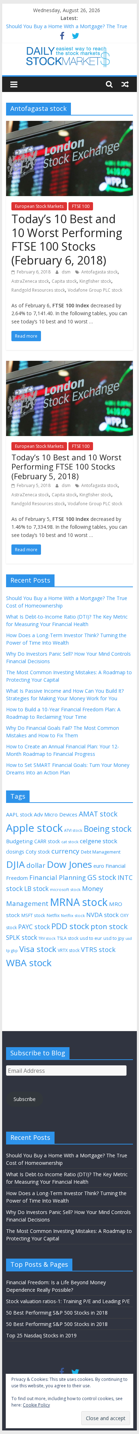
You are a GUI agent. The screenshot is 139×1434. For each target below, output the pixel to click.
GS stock (101, 877)
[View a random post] (125, 84)
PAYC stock (34, 926)
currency (65, 851)
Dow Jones (69, 864)
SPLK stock (21, 937)
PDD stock (70, 926)
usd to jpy (113, 938)
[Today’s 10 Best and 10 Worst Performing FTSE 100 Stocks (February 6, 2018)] (69, 125)
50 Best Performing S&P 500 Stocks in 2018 (57, 1312)
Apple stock (34, 828)
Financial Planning (57, 877)
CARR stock (47, 841)
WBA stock (29, 962)
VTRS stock (98, 949)
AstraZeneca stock (30, 281)
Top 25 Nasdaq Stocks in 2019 (41, 1335)
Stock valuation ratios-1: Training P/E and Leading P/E (68, 1301)
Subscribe (25, 1099)
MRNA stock (79, 902)
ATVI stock (73, 830)
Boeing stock (108, 828)
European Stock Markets (39, 206)
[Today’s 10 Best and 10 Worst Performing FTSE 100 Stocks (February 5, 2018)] (69, 365)
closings (15, 851)
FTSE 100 (80, 206)
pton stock (109, 926)
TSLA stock (67, 938)
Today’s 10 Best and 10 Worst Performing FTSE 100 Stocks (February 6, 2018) (66, 239)
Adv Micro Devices (55, 814)
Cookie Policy (36, 1405)
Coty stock (38, 851)
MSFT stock (33, 915)
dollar (35, 865)
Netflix (53, 915)
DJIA (15, 864)
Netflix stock (73, 915)
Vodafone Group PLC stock (95, 290)
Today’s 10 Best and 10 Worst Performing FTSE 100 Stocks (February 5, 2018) (66, 466)
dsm (67, 272)
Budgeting (19, 841)
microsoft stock (65, 889)
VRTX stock (68, 950)
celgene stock (98, 841)
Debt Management (100, 852)
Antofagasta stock (99, 272)
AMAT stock (98, 814)
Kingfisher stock (95, 281)
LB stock (36, 888)
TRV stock (47, 938)
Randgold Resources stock (38, 290)
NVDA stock (102, 915)
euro (98, 865)
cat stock (69, 841)
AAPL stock (19, 814)
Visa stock (37, 948)
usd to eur (91, 938)
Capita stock (64, 281)
